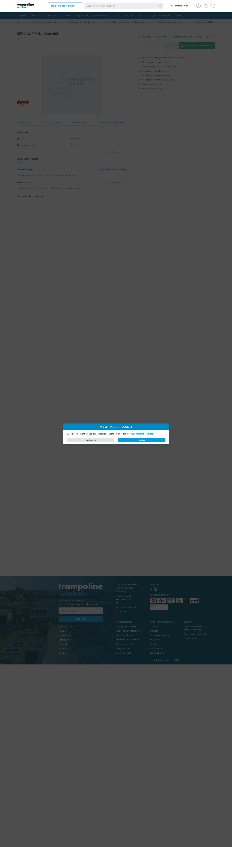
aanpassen (91, 439)
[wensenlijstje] (206, 6)
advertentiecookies (144, 433)
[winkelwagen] (212, 6)
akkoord (141, 439)
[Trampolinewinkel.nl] (28, 5)
